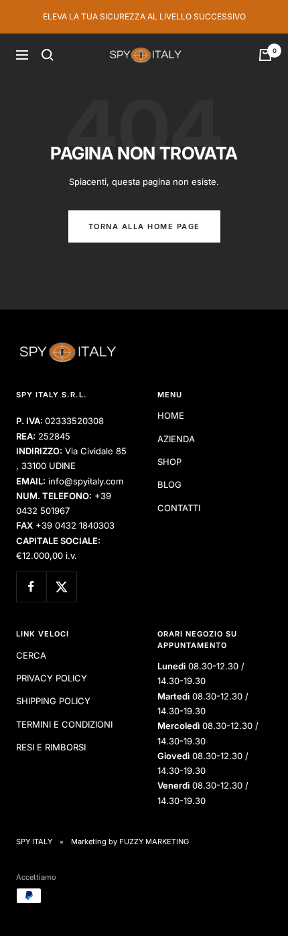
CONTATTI (178, 508)
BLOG (169, 484)
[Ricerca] (48, 55)
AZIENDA (176, 438)
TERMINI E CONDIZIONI (64, 724)
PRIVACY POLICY (51, 678)
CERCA (31, 655)
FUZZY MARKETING (154, 841)
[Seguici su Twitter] (61, 587)
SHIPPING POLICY (53, 700)
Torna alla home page (144, 226)
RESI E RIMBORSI (51, 747)
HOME (170, 415)
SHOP (169, 461)
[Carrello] (265, 55)
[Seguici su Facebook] (31, 587)
